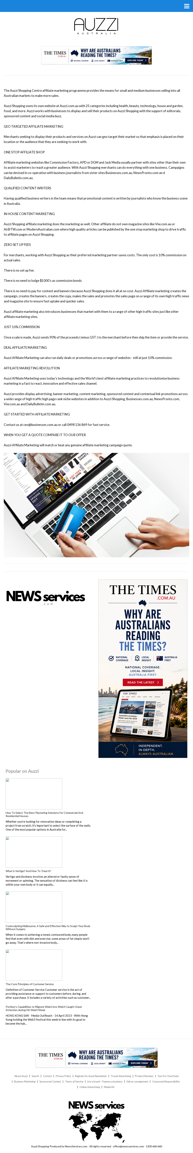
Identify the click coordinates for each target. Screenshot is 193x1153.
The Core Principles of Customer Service (30, 984)
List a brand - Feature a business (105, 1081)
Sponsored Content (50, 1081)
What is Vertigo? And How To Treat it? (28, 871)
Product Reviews (144, 1076)
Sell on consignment (137, 1081)
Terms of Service (74, 1081)
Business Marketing (24, 1081)
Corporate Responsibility (166, 1081)
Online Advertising (90, 1087)
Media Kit (109, 1087)
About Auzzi (21, 1076)
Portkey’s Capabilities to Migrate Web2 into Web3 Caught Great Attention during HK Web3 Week (44, 1008)
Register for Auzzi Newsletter (91, 1076)
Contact (47, 1076)
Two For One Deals (168, 1076)
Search (35, 1076)
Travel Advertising (121, 1076)
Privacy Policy (63, 1076)
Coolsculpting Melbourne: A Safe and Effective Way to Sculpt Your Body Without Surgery (48, 927)
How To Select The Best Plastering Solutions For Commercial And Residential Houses (44, 814)
